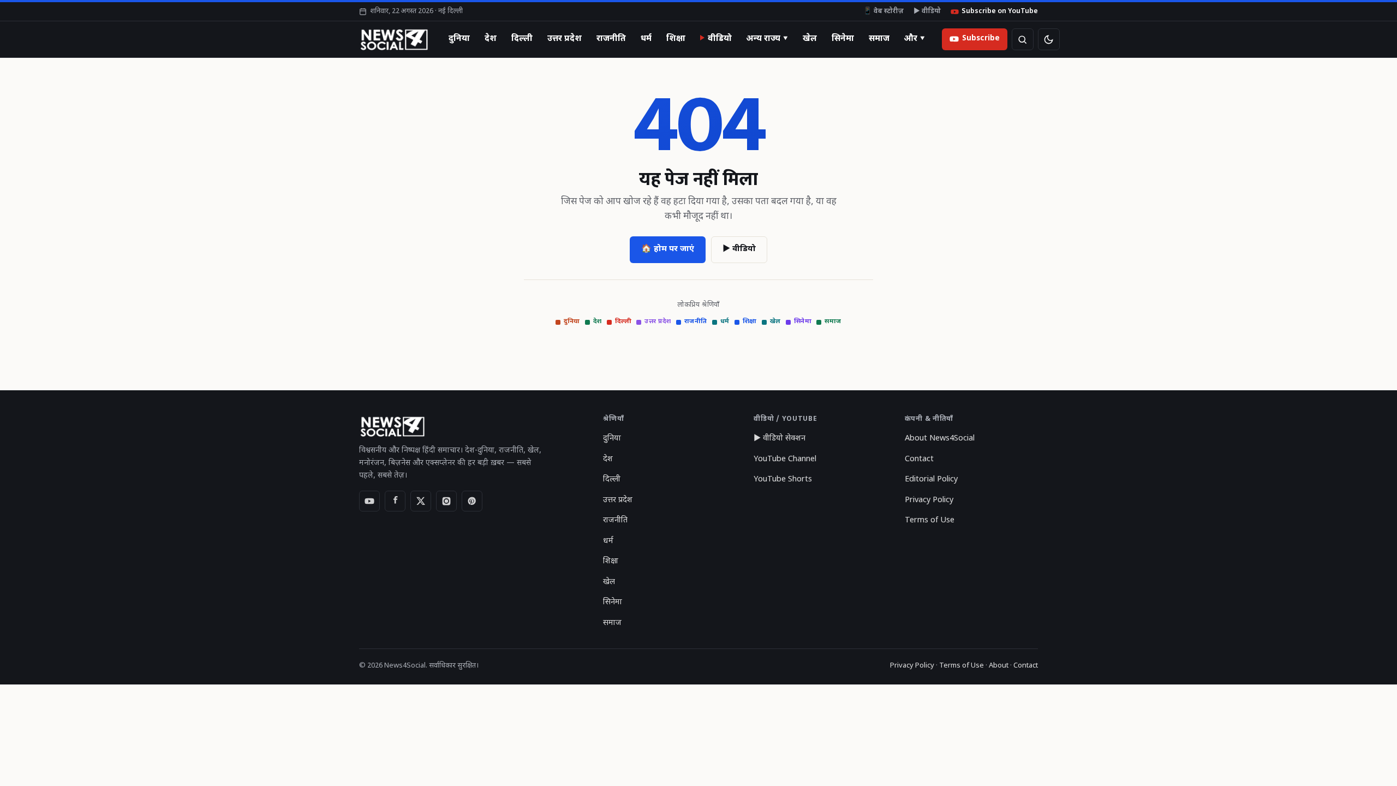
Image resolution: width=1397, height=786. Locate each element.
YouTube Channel (785, 459)
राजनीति (611, 38)
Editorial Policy (931, 479)
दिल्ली (522, 38)
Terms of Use (929, 520)
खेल (810, 38)
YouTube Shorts (783, 479)
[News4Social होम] (393, 39)
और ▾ (915, 38)
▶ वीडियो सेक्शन (779, 438)
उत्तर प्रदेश (564, 38)
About (998, 665)
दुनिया (459, 38)
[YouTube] (369, 501)
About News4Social (940, 438)
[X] (420, 501)
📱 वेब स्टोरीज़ (883, 11)
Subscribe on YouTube (1000, 11)
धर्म (646, 38)
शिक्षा (675, 38)
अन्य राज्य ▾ (767, 38)
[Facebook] (395, 501)
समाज (879, 38)
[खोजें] (1023, 39)
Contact (919, 459)
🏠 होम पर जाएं (667, 249)
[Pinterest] (472, 501)
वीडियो (720, 38)
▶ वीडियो (927, 11)
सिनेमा (843, 38)
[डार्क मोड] (1049, 39)
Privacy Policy (929, 500)
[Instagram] (446, 501)
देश (491, 38)
